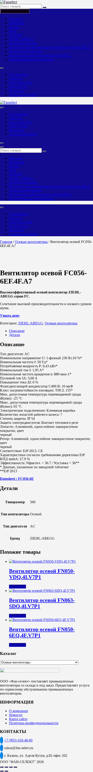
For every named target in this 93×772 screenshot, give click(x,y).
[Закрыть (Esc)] (15, 767)
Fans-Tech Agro (20, 83)
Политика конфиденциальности (33, 723)
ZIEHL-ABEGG (21, 39)
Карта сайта (18, 719)
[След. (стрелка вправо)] (6, 771)
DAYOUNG (18, 87)
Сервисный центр (23, 95)
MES (12, 31)
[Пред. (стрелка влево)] (2, 771)
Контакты (16, 91)
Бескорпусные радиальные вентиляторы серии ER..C (50, 47)
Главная (6, 242)
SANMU (15, 35)
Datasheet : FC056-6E (17, 479)
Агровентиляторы (23, 43)
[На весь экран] (6, 767)
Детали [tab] (14, 335)
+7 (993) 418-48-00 (18, 740)
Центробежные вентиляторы (31, 59)
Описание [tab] (17, 331)
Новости (15, 79)
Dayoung (15, 19)
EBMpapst (16, 23)
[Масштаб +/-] (2, 767)
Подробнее (17, 586)
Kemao (14, 27)
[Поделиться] (11, 767)
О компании (18, 75)
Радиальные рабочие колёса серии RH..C (40, 55)
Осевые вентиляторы (25, 51)
